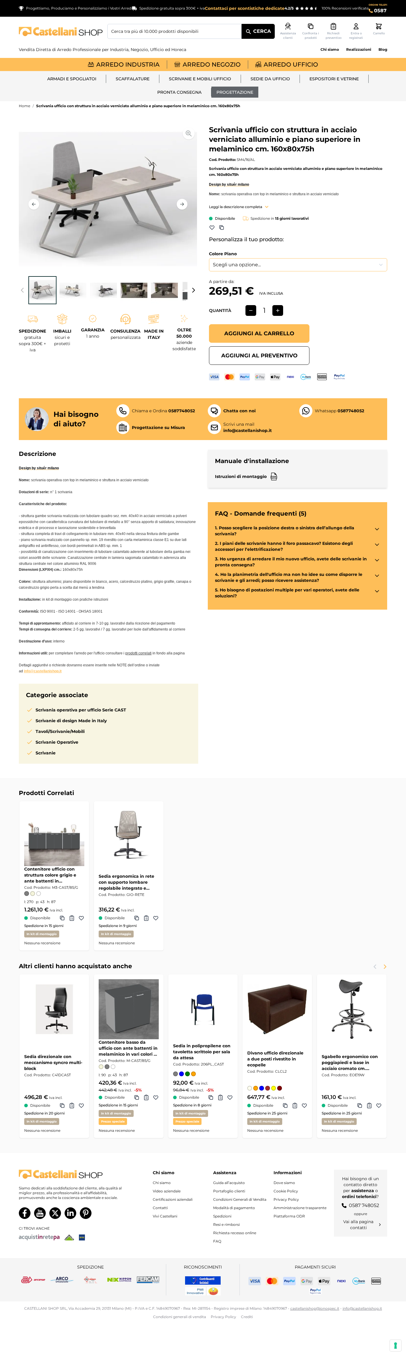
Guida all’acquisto (229, 1182)
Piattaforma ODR (289, 1216)
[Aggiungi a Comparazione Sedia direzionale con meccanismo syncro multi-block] (62, 1106)
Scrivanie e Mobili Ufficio (200, 79)
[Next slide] (384, 966)
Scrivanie (46, 753)
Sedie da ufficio (270, 79)
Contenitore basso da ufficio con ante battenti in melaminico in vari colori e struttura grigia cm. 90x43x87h (128, 1048)
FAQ (217, 1241)
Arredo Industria (128, 64)
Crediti (247, 1317)
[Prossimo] (182, 204)
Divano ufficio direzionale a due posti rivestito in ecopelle (275, 1059)
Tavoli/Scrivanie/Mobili (60, 731)
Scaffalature (132, 79)
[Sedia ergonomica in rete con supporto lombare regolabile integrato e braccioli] (129, 836)
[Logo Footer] (71, 1174)
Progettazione (234, 92)
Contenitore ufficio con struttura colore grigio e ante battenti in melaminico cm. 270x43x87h (50, 875)
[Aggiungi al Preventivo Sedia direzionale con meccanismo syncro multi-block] (72, 1106)
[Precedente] (33, 204)
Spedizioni (222, 1216)
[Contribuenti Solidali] (203, 1280)
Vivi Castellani (165, 1216)
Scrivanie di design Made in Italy (71, 720)
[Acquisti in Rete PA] (39, 1237)
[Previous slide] (375, 966)
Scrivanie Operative (57, 742)
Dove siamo (284, 1182)
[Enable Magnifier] (189, 133)
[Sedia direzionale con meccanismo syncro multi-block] (54, 1009)
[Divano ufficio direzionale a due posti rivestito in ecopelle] (277, 1009)
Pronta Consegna (179, 92)
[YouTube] (40, 1213)
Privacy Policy (286, 1199)
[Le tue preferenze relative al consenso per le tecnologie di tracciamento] (395, 1345)
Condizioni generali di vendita (179, 1317)
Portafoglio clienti (229, 1191)
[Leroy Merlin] (69, 1237)
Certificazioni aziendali (173, 1199)
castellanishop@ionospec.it (314, 1308)
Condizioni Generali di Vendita (239, 1199)
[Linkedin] (70, 1213)
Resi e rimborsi (226, 1224)
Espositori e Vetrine (334, 79)
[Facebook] (24, 1213)
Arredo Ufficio (291, 64)
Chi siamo (329, 49)
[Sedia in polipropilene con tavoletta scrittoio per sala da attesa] (203, 1009)
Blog (382, 49)
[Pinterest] (85, 1213)
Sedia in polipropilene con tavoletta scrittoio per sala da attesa (202, 1051)
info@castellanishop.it (43, 671)
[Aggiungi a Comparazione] (222, 227)
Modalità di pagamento (234, 1208)
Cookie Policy (286, 1191)
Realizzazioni (358, 49)
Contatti (160, 1208)
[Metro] (82, 1237)
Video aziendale (167, 1191)
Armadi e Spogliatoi (71, 79)
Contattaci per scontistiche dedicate (245, 8)
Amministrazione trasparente (300, 1208)
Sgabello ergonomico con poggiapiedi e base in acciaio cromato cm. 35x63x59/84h (350, 1062)
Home (24, 106)
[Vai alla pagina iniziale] (61, 31)
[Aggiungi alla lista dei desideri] (212, 227)
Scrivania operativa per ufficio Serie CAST (81, 710)
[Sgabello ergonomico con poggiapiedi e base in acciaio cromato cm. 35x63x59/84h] (352, 1009)
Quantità (220, 310)
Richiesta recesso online (234, 1233)
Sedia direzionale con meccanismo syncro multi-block (53, 1062)
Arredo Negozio (212, 64)
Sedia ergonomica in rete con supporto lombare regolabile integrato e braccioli (126, 882)
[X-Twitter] (55, 1213)
